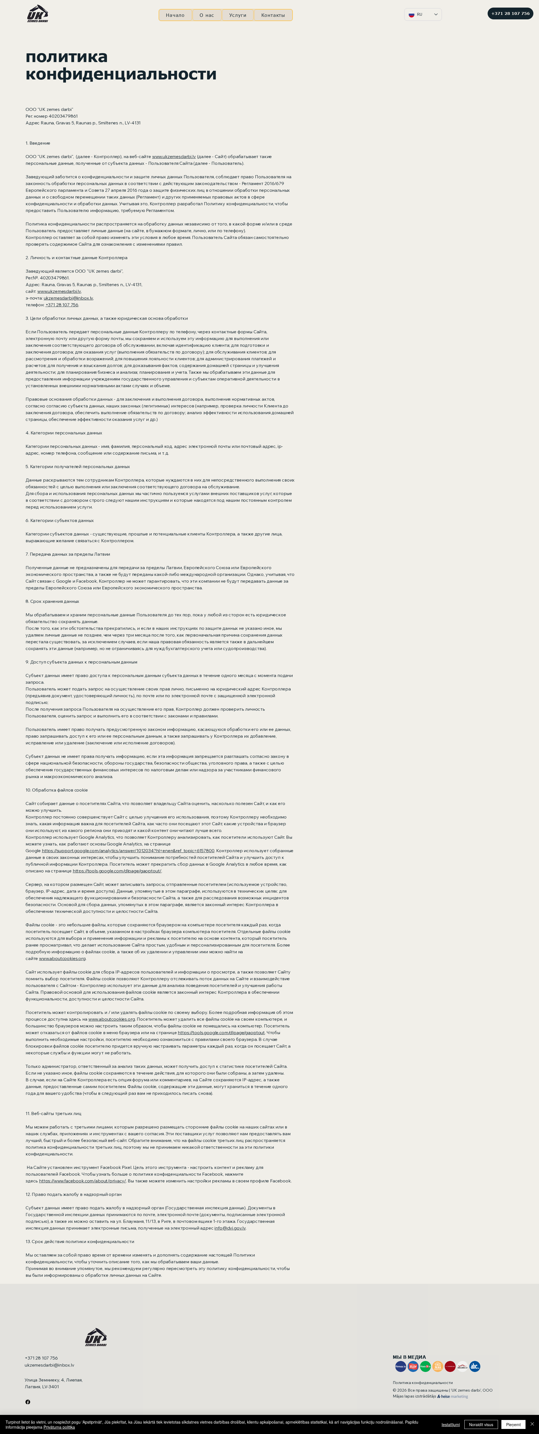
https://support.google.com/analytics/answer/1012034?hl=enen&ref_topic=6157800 (128, 850)
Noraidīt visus (481, 1424)
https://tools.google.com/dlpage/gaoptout (221, 1032)
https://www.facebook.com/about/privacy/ (82, 1181)
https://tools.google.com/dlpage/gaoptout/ (117, 871)
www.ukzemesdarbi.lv (174, 156)
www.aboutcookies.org (62, 958)
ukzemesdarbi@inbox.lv (68, 298)
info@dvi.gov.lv (230, 1228)
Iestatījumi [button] (451, 1424)
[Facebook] (28, 1402)
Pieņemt (513, 1424)
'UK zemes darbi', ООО (472, 1390)
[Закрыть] (532, 1424)
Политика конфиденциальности (423, 1382)
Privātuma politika (59, 1427)
